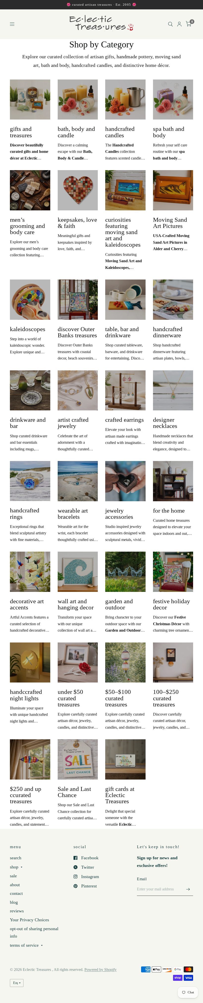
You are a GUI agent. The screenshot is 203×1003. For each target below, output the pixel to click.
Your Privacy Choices (29, 919)
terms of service (24, 945)
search (15, 857)
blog (14, 902)
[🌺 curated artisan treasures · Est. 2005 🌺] (101, 4)
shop (14, 866)
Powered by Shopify (100, 969)
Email (142, 879)
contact (16, 893)
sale (13, 875)
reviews (17, 910)
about (15, 884)
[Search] (170, 24)
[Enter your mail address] (188, 889)
